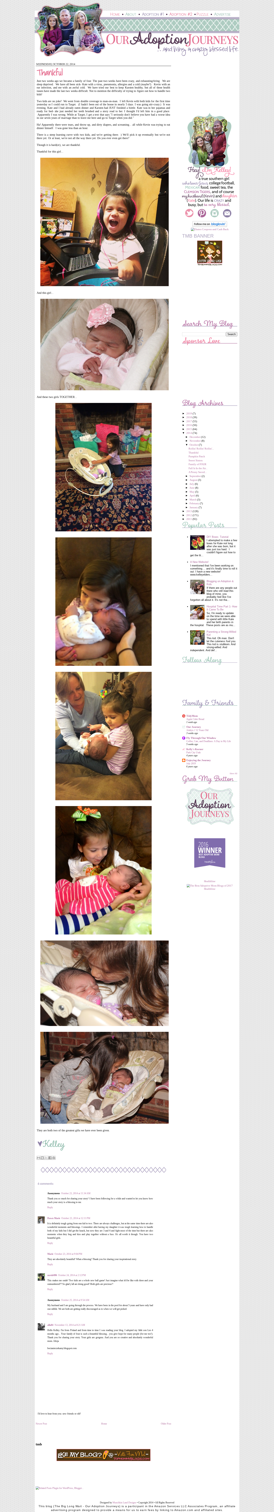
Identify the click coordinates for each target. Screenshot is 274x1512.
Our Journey (193, 726)
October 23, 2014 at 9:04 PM (68, 1254)
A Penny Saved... (198, 472)
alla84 (50, 1325)
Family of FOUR (197, 464)
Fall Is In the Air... (198, 468)
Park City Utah (193, 752)
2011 (189, 519)
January (194, 507)
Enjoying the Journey (198, 760)
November (195, 440)
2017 (189, 421)
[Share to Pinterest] (54, 1158)
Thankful (194, 452)
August (194, 479)
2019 (189, 413)
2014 (189, 432)
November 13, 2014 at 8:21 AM (70, 1325)
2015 (189, 429)
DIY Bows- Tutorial (217, 536)
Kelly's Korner (194, 749)
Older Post (166, 1423)
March (193, 499)
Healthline (209, 881)
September (196, 476)
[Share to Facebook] (50, 1158)
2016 (189, 425)
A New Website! (199, 561)
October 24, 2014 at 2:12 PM (72, 1275)
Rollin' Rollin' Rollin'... (201, 448)
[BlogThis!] (42, 1158)
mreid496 (52, 1275)
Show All (233, 773)
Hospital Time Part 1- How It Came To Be (222, 608)
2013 (189, 511)
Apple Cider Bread (195, 719)
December (195, 436)
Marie (50, 1254)
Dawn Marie (53, 1218)
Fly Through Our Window (201, 737)
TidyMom (192, 715)
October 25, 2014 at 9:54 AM (75, 1300)
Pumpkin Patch (197, 456)
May (192, 491)
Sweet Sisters (196, 460)
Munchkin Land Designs (124, 1502)
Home (104, 1423)
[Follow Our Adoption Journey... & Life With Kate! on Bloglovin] (209, 226)
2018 (189, 417)
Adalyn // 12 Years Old (197, 730)
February (195, 503)
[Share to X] (46, 1158)
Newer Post (41, 1423)
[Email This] (39, 1158)
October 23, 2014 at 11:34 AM (75, 1193)
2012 (189, 515)
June (192, 487)
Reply (50, 1207)
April (193, 495)
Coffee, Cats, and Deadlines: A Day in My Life (208, 741)
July (192, 483)
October (194, 444)
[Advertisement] (207, 87)
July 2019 (191, 763)
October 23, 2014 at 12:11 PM (75, 1218)
